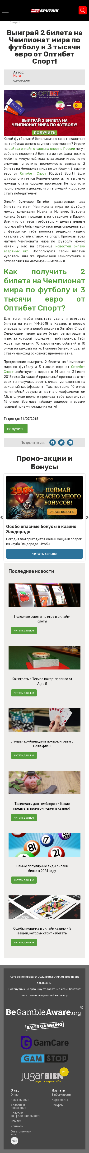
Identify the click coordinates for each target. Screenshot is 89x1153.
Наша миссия (20, 1099)
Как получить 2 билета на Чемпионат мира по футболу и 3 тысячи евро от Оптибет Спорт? (44, 289)
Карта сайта (60, 1099)
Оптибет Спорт (33, 174)
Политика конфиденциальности (25, 1114)
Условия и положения (18, 1106)
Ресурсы (57, 1105)
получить (15, 428)
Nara (17, 76)
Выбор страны (61, 1094)
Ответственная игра (21, 1133)
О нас (15, 1094)
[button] (52, 442)
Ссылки (16, 1121)
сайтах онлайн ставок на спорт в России (42, 149)
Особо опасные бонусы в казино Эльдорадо (41, 529)
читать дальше (24, 630)
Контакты (17, 1126)
